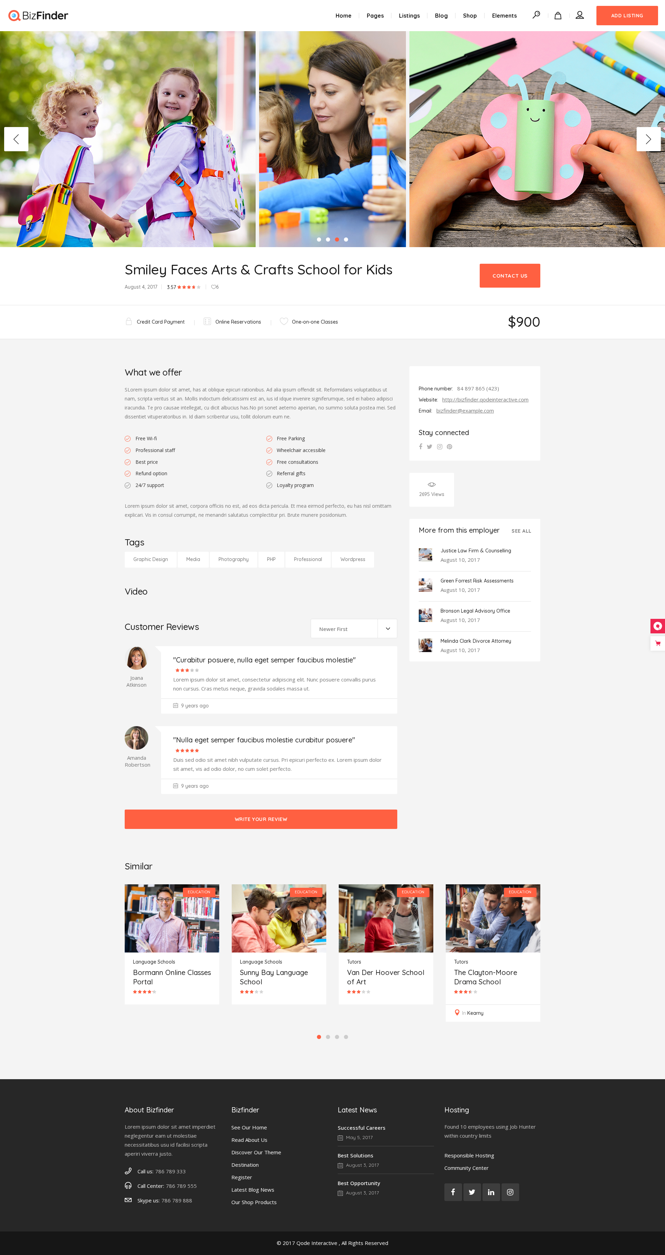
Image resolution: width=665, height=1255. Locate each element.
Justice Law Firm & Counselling (476, 551)
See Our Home (249, 1127)
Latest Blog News (252, 1189)
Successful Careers (361, 1127)
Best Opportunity (359, 1183)
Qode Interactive (316, 1242)
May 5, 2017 (359, 1137)
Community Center (466, 1167)
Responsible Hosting (469, 1155)
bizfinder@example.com (465, 410)
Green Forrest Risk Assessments (477, 581)
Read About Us (249, 1139)
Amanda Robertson (137, 761)
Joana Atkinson (136, 681)
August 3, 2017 (362, 1165)
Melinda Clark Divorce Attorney (476, 641)
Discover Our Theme (256, 1152)
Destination (245, 1164)
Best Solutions (355, 1155)
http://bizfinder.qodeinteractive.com (485, 399)
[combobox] (354, 628)
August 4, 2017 (141, 287)
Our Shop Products (254, 1202)
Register (241, 1177)
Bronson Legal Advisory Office (475, 611)
